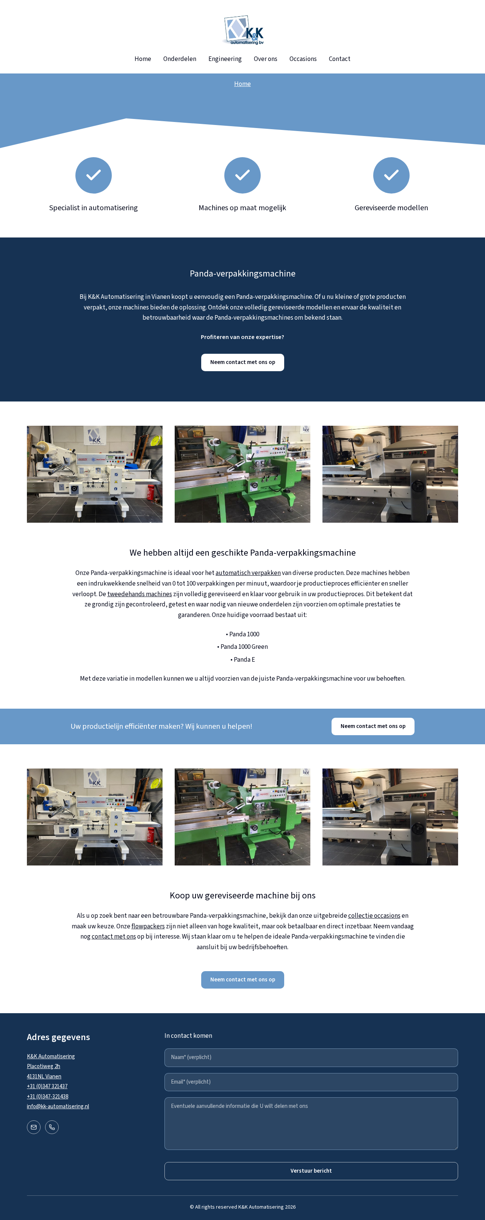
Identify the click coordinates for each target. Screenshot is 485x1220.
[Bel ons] (52, 1127)
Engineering (225, 59)
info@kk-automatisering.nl (58, 1107)
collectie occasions (374, 915)
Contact (339, 59)
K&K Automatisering (51, 1057)
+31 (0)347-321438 (47, 1097)
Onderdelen (179, 59)
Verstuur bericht (311, 1171)
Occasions (303, 59)
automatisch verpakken (248, 573)
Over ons (265, 59)
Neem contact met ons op (242, 362)
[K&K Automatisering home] (242, 30)
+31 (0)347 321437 (47, 1086)
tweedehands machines (139, 594)
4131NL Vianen (44, 1077)
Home (143, 59)
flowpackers (148, 926)
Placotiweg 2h (43, 1066)
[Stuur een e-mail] (34, 1127)
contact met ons (114, 936)
